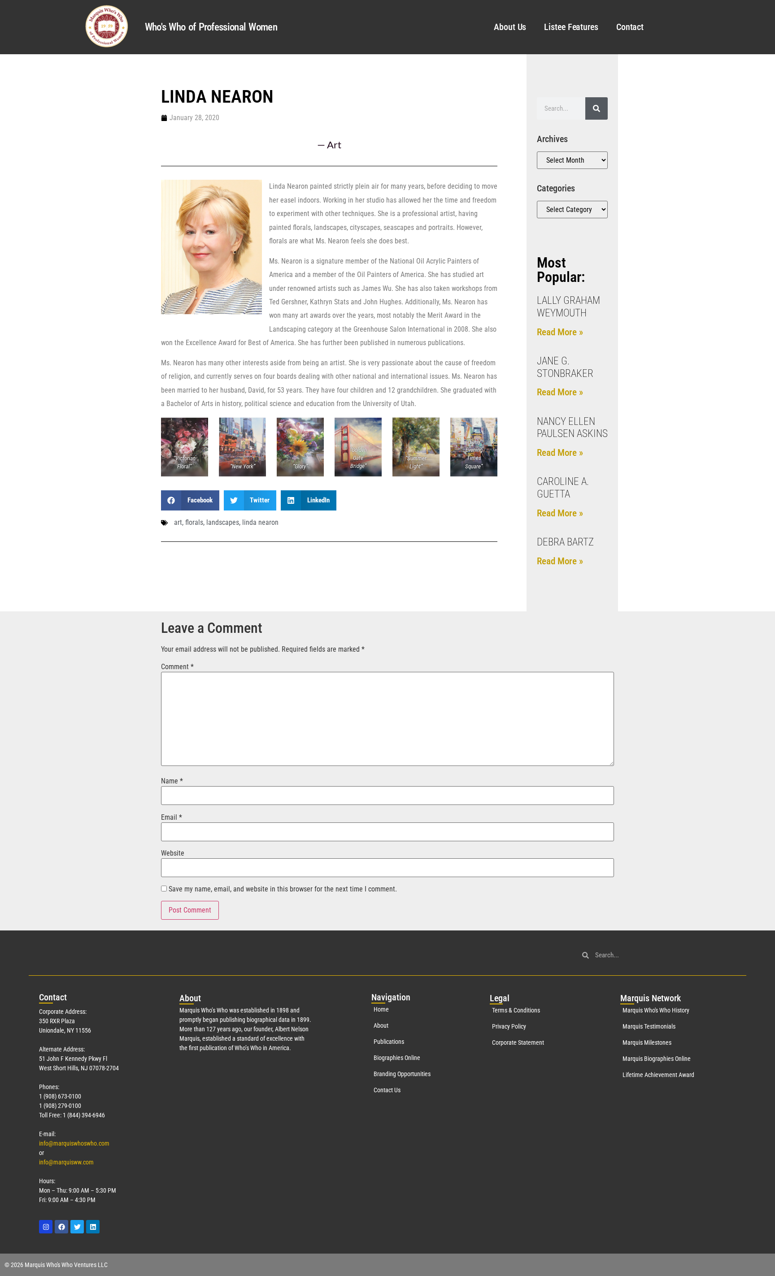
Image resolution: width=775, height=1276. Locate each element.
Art (334, 144)
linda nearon (260, 522)
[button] (190, 500)
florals (194, 522)
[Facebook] (61, 1226)
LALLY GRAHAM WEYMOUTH (568, 306)
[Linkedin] (93, 1226)
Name (172, 781)
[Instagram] (45, 1226)
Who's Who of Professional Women (211, 27)
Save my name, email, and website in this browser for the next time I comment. (283, 889)
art (178, 522)
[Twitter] (77, 1226)
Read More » (560, 332)
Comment (177, 666)
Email (171, 817)
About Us (510, 27)
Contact (630, 27)
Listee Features (571, 27)
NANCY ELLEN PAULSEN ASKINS (572, 427)
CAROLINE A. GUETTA (563, 488)
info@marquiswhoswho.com (74, 1143)
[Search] (596, 108)
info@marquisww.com (66, 1162)
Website (172, 853)
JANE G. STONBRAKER (565, 367)
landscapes (222, 522)
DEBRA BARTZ (565, 542)
